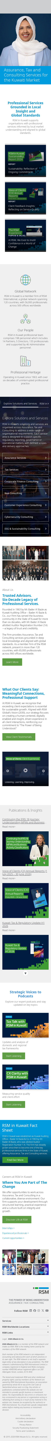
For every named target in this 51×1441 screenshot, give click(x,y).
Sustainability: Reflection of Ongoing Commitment (22, 170)
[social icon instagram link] (38, 1310)
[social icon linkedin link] (30, 1310)
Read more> (8, 826)
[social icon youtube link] (47, 1310)
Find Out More (15, 1159)
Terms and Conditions (25, 1431)
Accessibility (25, 1415)
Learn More (12, 662)
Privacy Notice (26, 1424)
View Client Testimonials (19, 736)
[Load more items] (25, 973)
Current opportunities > (13, 1238)
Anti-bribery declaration (26, 1418)
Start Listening (13, 1055)
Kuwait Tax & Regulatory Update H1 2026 (23, 924)
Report (11, 164)
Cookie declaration (25, 1421)
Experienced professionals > (15, 1233)
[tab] (20, 403)
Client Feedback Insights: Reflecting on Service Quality (23, 207)
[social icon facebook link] (34, 1310)
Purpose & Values (16, 235)
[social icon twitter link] (43, 1310)
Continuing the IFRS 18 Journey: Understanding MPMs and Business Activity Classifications (23, 821)
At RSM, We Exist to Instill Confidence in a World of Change (22, 243)
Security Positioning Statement (26, 1428)
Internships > (8, 1228)
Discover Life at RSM (17, 1219)
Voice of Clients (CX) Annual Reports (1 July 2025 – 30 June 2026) (24, 872)
